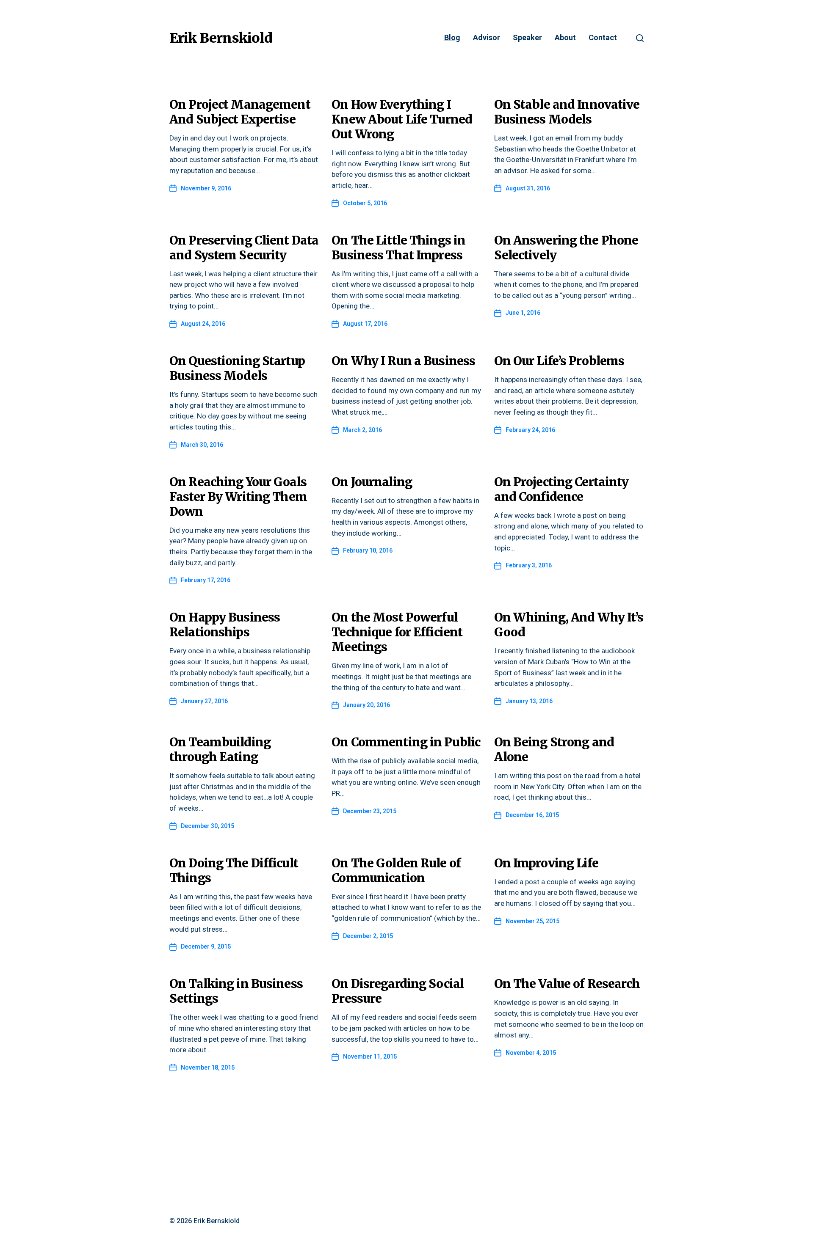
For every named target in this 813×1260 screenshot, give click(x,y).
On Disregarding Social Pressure (398, 991)
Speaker (527, 38)
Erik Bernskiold (220, 38)
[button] (639, 38)
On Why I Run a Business (403, 361)
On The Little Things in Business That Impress (398, 248)
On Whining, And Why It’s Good (569, 625)
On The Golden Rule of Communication (396, 871)
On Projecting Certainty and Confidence (561, 489)
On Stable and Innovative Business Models (567, 112)
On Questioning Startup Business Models (237, 368)
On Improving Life (546, 863)
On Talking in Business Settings (236, 991)
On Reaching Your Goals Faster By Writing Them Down (238, 496)
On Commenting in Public (406, 742)
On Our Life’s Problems (559, 361)
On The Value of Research (567, 983)
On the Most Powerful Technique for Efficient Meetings (397, 632)
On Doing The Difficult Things (233, 871)
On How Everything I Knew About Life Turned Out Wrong (402, 119)
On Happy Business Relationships (224, 625)
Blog (452, 38)
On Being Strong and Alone (554, 750)
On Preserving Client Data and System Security (243, 248)
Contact (603, 38)
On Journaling (372, 482)
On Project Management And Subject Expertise (239, 112)
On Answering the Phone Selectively (566, 248)
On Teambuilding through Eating (220, 750)
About (565, 38)
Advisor (486, 38)
